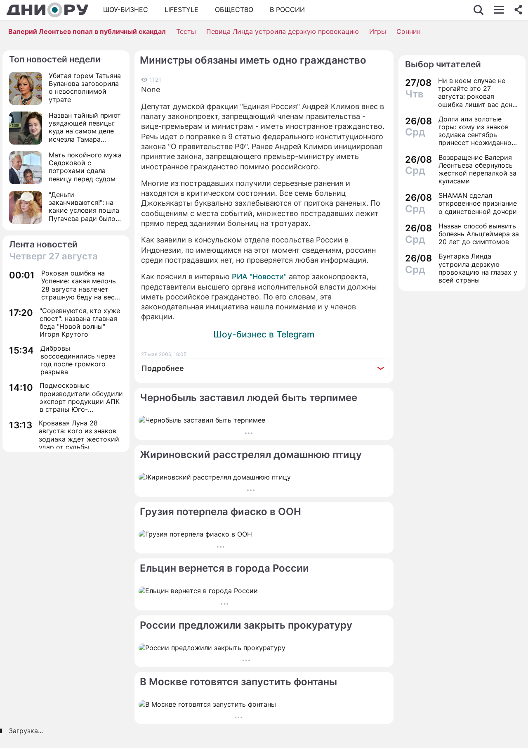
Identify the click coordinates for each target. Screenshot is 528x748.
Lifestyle (181, 9)
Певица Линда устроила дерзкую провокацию (282, 31)
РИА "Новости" (259, 276)
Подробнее (162, 368)
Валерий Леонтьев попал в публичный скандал (87, 31)
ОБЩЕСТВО (234, 9)
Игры (377, 31)
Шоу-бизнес (125, 9)
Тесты (186, 31)
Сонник (408, 31)
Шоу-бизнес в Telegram (264, 334)
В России (287, 9)
